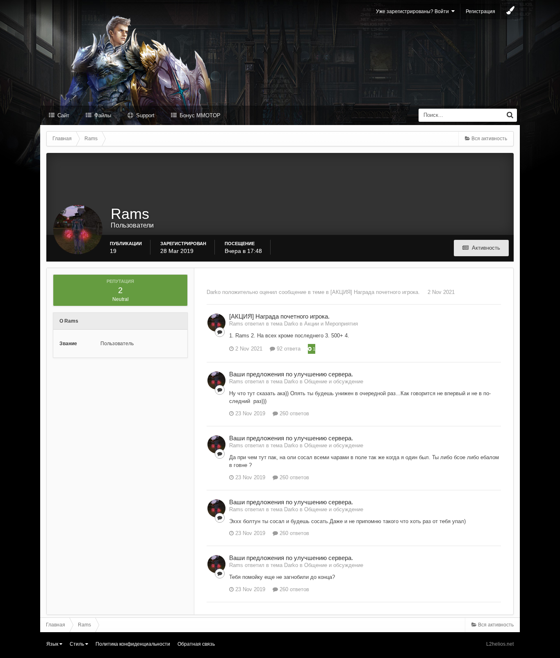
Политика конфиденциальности (133, 644)
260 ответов (293, 413)
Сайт (62, 115)
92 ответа (287, 349)
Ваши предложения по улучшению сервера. (291, 374)
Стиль (77, 644)
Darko (214, 292)
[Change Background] (510, 11)
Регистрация (480, 11)
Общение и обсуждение (333, 381)
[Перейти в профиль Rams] (216, 323)
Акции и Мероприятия (331, 324)
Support (144, 115)
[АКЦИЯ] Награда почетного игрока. (375, 292)
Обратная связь (196, 644)
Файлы (102, 115)
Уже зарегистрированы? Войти (413, 11)
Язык (52, 644)
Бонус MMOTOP (199, 115)
